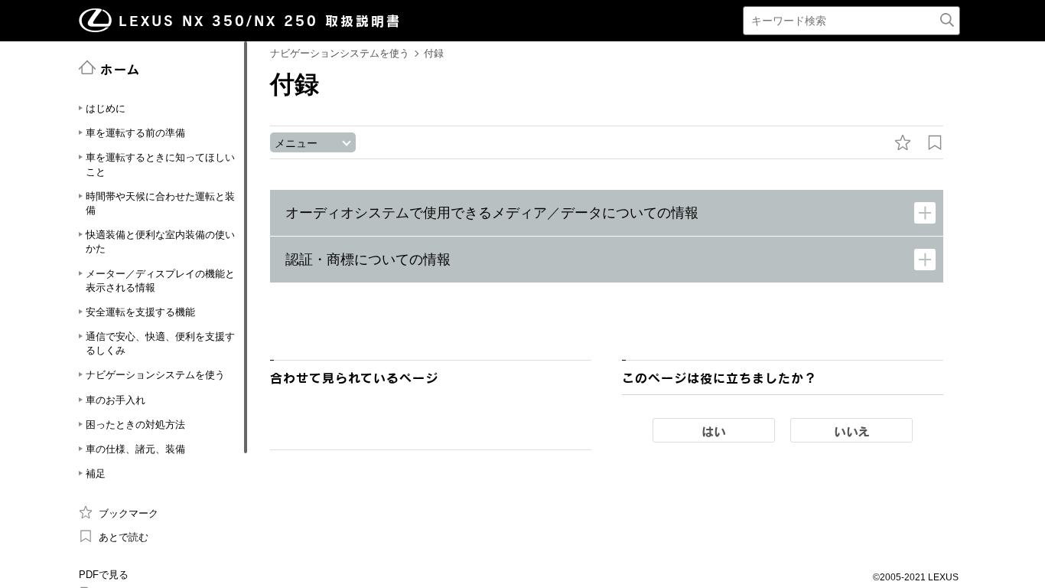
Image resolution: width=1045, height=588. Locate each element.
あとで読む (123, 537)
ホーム (120, 69)
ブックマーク (128, 513)
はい (714, 431)
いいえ (852, 431)
